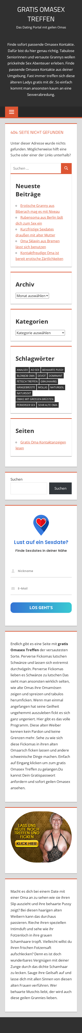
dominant (55, 376)
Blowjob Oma (26, 376)
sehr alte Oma (47, 405)
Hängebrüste (26, 387)
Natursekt (24, 393)
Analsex (22, 370)
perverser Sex (26, 405)
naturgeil (57, 387)
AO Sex (35, 370)
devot (42, 376)
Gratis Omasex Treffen (41, 14)
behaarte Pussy (52, 370)
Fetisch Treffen (27, 381)
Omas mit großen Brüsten (35, 399)
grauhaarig (49, 381)
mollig (42, 387)
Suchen (16, 479)
